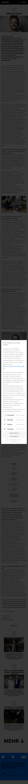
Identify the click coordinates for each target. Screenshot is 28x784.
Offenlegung (14, 441)
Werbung (10, 429)
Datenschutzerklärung (10, 439)
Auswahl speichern (14, 433)
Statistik (10, 420)
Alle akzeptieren (14, 436)
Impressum (20, 439)
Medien (9, 424)
